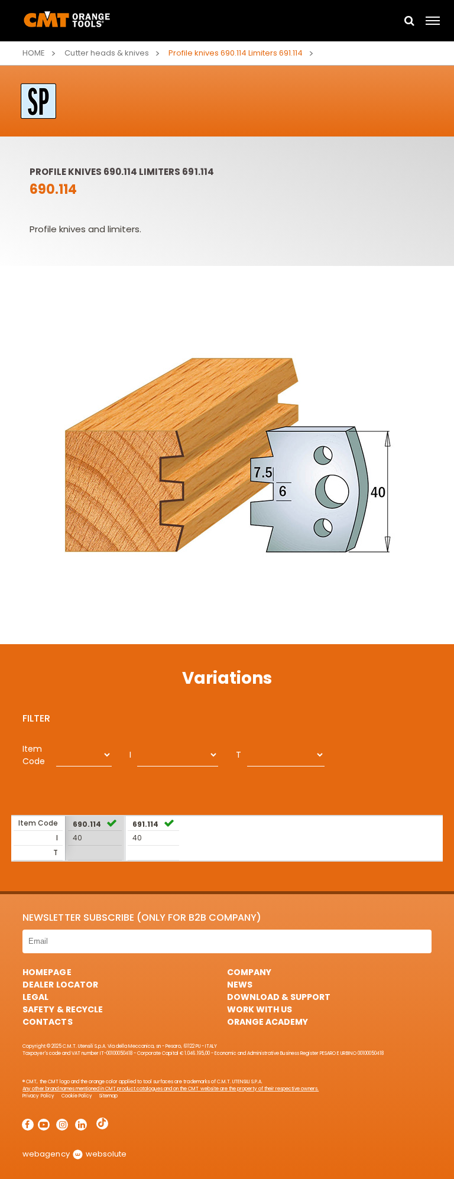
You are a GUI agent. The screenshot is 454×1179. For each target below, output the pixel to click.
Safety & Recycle (62, 1009)
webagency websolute (74, 1153)
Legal (35, 997)
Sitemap (108, 1096)
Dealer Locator (60, 984)
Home (33, 53)
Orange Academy (267, 1022)
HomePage (46, 972)
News (239, 984)
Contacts (47, 1022)
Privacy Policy (38, 1096)
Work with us (259, 1009)
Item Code (33, 755)
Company (249, 972)
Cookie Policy (76, 1096)
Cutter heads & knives (106, 53)
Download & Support (278, 997)
